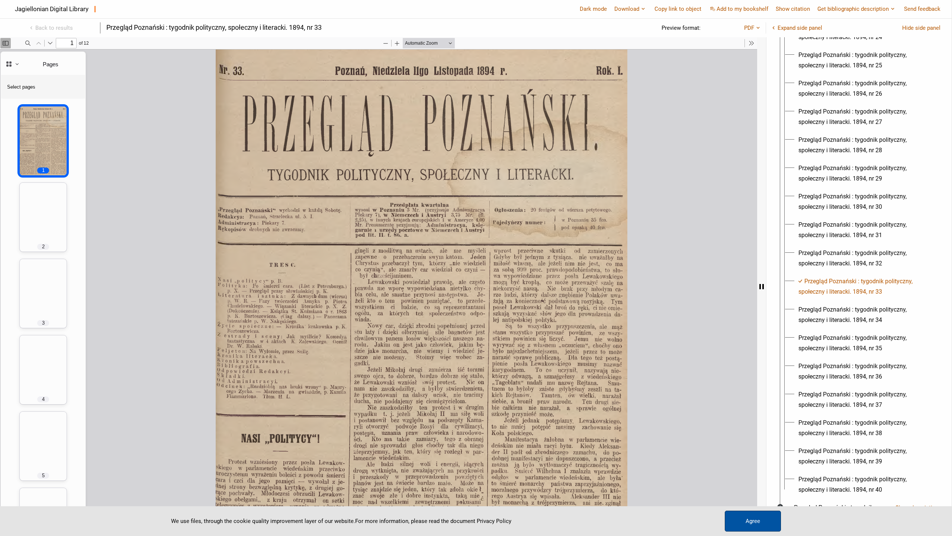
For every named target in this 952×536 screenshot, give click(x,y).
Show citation (793, 9)
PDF (749, 28)
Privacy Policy (494, 521)
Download (626, 9)
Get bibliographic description (853, 9)
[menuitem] (865, 60)
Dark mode (593, 9)
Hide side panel (921, 28)
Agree (753, 521)
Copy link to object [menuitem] (677, 9)
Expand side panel (800, 28)
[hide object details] (761, 286)
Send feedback (922, 9)
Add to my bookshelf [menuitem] (742, 9)
